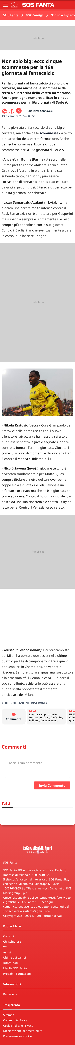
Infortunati (10, 963)
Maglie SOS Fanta (15, 968)
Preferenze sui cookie (17, 1036)
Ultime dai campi (14, 957)
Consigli (8, 936)
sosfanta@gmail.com (37, 911)
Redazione (10, 994)
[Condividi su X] (19, 111)
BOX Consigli (34, 15)
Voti (5, 947)
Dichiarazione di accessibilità (22, 1031)
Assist (7, 952)
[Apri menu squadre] (14, 5)
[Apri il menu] (5, 4)
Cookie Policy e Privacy (18, 1025)
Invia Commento (52, 785)
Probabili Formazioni (17, 973)
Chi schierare (12, 941)
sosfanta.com (20, 879)
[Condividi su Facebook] (11, 111)
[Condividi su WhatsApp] (4, 111)
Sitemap (8, 1015)
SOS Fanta (11, 15)
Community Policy (15, 1020)
